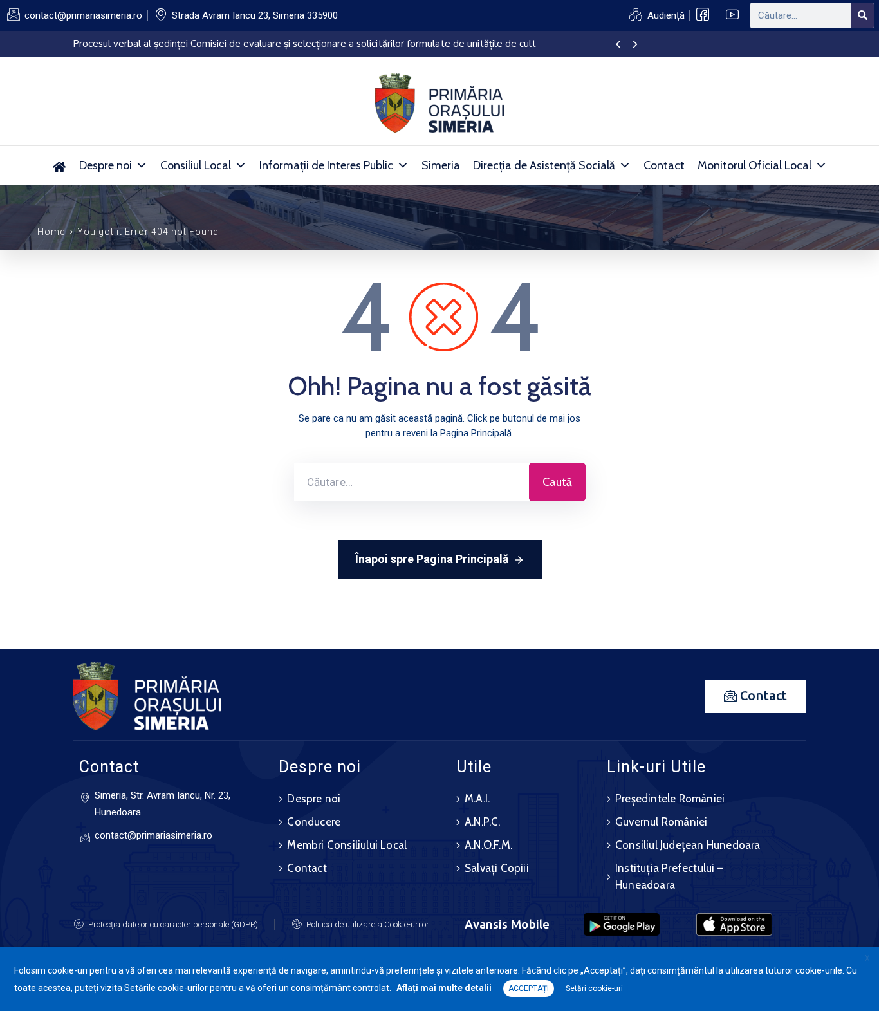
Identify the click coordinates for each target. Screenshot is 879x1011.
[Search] (862, 15)
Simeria (440, 165)
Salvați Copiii (497, 868)
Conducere (313, 821)
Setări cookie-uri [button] (594, 988)
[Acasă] (59, 165)
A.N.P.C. (483, 821)
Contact (664, 165)
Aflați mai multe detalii (444, 988)
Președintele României (670, 798)
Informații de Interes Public (326, 165)
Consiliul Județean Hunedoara (688, 845)
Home (51, 232)
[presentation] (618, 45)
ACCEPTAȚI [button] (528, 988)
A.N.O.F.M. (488, 845)
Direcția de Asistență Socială (544, 165)
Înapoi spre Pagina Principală (432, 559)
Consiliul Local (195, 165)
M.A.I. (477, 798)
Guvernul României (661, 821)
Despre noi (105, 165)
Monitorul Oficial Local (754, 165)
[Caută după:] (411, 482)
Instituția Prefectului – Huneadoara (669, 876)
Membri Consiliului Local (347, 845)
